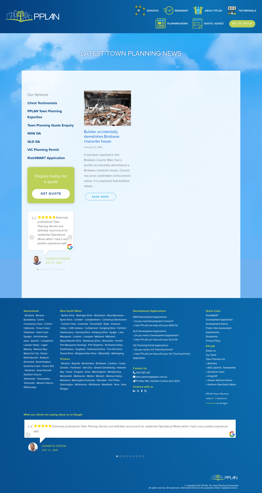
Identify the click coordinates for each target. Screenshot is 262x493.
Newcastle (107, 340)
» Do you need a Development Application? (156, 335)
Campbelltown (92, 319)
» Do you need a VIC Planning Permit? (153, 349)
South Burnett (44, 370)
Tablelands (29, 378)
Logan (44, 345)
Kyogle (113, 332)
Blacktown (99, 315)
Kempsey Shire (100, 332)
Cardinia (112, 363)
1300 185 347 (143, 372)
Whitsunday (30, 387)
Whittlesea (94, 384)
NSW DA (34, 133)
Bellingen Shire (84, 315)
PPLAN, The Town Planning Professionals (219, 486)
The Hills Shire (114, 349)
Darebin (64, 367)
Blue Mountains (115, 315)
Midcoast (110, 336)
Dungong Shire (107, 328)
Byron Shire (66, 319)
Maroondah (66, 376)
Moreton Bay (40, 349)
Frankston (75, 367)
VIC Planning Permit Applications (150, 345)
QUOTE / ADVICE (214, 23)
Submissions (212, 332)
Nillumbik (102, 380)
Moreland (65, 380)
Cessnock (83, 323)
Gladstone (29, 332)
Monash (100, 376)
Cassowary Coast (33, 323)
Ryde (106, 323)
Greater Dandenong (104, 367)
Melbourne (79, 376)
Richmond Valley (114, 345)
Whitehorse (81, 384)
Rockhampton (43, 361)
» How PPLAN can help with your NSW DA (155, 325)
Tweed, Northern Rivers (219, 380)
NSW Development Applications (150, 317)
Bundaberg (29, 319)
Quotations (212, 336)
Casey (122, 363)
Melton (90, 376)
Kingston (78, 371)
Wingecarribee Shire (85, 353)
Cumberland (91, 328)
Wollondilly (104, 353)
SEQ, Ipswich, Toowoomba (222, 367)
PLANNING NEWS (177, 23)
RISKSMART (181, 10)
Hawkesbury (66, 332)
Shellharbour (67, 349)
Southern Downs (32, 374)
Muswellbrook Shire (70, 340)
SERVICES (152, 10)
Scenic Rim (48, 366)
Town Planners (214, 359)
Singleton (80, 349)
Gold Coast (42, 332)
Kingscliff (212, 376)
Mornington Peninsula (83, 380)
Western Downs (44, 383)
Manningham (99, 371)
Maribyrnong (114, 371)
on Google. (222, 403)
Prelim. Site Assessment (219, 328)
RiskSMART (212, 315)
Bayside (76, 363)
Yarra (116, 384)
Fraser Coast (43, 328)
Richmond (29, 361)
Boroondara (88, 363)
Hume (69, 371)
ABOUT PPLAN (213, 10)
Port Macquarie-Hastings (73, 345)
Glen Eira (87, 367)
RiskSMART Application (46, 158)
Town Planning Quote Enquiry (50, 125)
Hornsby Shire (82, 332)
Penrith (119, 340)
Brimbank (101, 363)
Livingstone (47, 340)
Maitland (99, 336)
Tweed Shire (66, 353)
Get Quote (51, 194)
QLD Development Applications (149, 331)
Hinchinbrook (40, 336)
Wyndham (107, 384)
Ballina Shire (68, 315)
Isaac (26, 340)
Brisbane (29, 315)
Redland (44, 357)
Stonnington (66, 384)
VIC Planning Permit (43, 150)
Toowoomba (43, 378)
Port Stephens (95, 345)
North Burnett (31, 357)
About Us (211, 350)
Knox (87, 371)
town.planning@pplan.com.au (151, 376)
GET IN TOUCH (242, 23)
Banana (40, 315)
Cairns (40, 319)
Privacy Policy (213, 340)
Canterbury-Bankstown (114, 319)
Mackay (28, 349)
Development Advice (217, 323)
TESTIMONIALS (247, 10)
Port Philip (113, 380)
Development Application (219, 319)
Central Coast (68, 323)
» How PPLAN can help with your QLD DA (155, 339)
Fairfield (121, 328)
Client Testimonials (42, 103)
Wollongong (117, 353)
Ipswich (35, 340)
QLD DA (33, 142)
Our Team (211, 355)
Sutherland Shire (96, 349)
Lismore (77, 336)
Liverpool (88, 336)
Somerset (30, 370)
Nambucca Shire (91, 340)
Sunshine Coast (32, 366)
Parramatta (96, 323)
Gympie (28, 336)
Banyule (65, 363)
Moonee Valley (114, 376)
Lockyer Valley (31, 345)
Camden (78, 319)
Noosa (43, 353)
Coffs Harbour (75, 328)
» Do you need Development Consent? (153, 321)
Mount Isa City (31, 353)
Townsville (29, 383)
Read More (100, 196)
